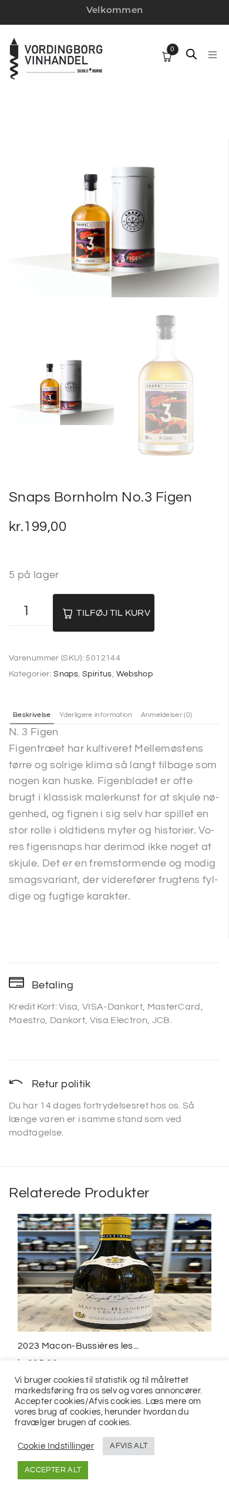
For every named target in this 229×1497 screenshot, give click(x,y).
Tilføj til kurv (113, 613)
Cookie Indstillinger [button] (56, 1446)
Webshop (134, 674)
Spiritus (97, 674)
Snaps (65, 674)
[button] (212, 54)
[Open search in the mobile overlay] (191, 54)
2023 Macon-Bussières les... (78, 1345)
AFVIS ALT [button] (128, 1446)
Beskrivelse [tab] (32, 715)
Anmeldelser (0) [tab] (167, 715)
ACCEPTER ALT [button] (53, 1470)
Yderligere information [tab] (96, 715)
